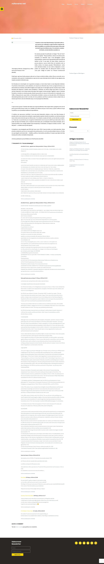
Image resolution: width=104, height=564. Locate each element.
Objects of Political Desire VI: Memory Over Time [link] (78, 160)
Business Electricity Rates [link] (27, 495)
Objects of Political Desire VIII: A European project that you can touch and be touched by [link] (79, 143)
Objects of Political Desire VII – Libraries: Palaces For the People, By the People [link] (79, 149)
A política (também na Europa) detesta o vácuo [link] (79, 154)
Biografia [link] (69, 4)
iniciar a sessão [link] (19, 526)
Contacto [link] (89, 4)
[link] (2, 9)
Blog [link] (63, 4)
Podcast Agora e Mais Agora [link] (76, 73)
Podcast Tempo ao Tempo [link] (76, 38)
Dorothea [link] (23, 477)
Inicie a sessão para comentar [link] (28, 198)
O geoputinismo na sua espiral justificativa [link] (76, 165)
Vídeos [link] (82, 4)
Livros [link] (76, 4)
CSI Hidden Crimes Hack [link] (27, 511)
